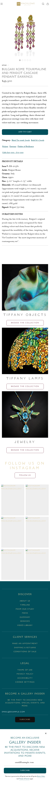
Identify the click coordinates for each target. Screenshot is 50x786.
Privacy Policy (41, 776)
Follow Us (25, 475)
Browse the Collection (25, 323)
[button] (20, 60)
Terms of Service (24, 779)
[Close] (45, 733)
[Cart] (47, 4)
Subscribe (25, 719)
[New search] (43, 4)
